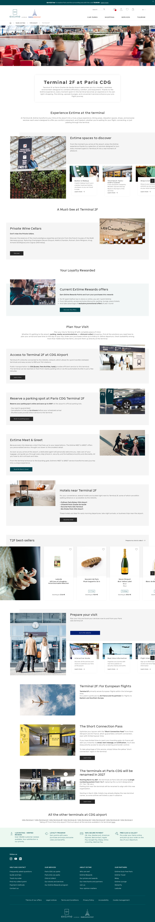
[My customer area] (121, 9)
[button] (152, 181)
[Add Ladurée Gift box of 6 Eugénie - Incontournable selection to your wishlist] (70, 549)
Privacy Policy (88, 900)
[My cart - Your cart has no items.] (133, 9)
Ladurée (118, 888)
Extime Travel (120, 875)
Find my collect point (18, 881)
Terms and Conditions (70, 900)
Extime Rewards (86, 875)
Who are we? (85, 871)
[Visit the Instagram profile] (11, 858)
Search (95, 9)
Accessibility (103, 900)
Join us (82, 885)
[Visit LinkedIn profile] (20, 858)
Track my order (16, 878)
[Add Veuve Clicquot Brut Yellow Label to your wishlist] (136, 549)
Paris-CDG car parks (52, 871)
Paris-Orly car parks (52, 875)
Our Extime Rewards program (56, 885)
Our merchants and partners (91, 881)
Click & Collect (50, 878)
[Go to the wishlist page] (127, 9)
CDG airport (33, 23)
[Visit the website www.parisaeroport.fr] (77, 913)
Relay (117, 878)
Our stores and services (54, 881)
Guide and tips (20, 23)
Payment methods (17, 885)
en (143, 9)
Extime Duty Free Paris (124, 871)
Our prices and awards (89, 878)
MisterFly (118, 885)
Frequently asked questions (21, 871)
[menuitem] (92, 17)
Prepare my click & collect (134, 540)
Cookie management (121, 900)
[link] (92, 17)
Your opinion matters (88, 888)
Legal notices (51, 900)
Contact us (14, 888)
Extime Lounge (121, 881)
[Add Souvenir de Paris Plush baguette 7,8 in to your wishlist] (103, 549)
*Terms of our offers (33, 900)
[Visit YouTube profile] (15, 858)
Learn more (104, 2)
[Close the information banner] (153, 1)
